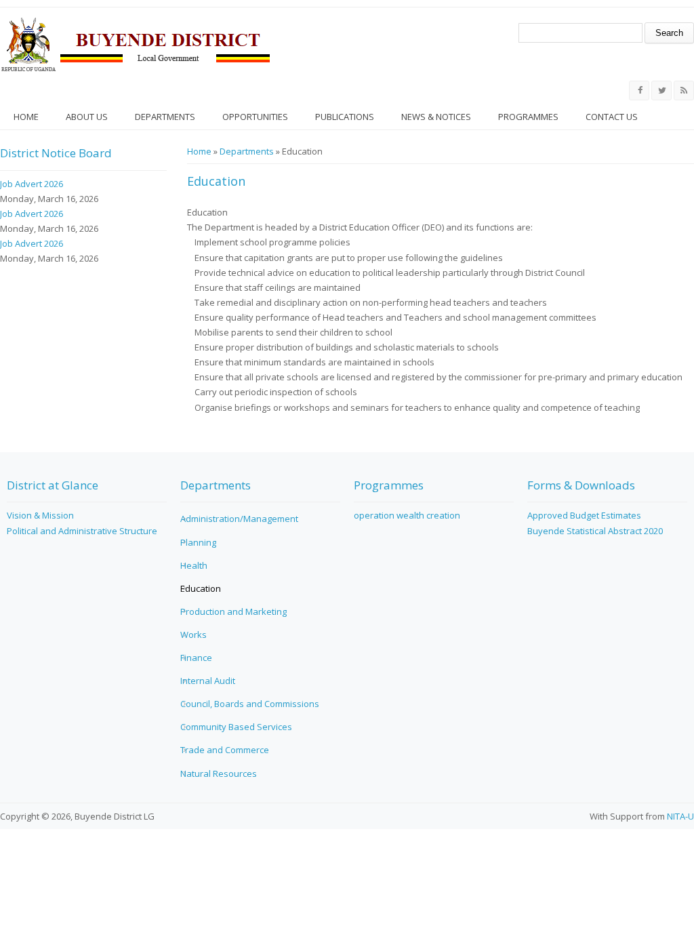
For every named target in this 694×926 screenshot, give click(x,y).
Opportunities (255, 116)
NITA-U (680, 816)
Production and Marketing (233, 611)
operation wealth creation (407, 515)
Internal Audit (207, 681)
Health (193, 565)
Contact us (612, 116)
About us (87, 116)
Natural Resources (218, 773)
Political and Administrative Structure (82, 531)
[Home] (135, 44)
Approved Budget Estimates (584, 515)
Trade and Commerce (224, 750)
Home (26, 116)
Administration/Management (239, 518)
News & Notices (436, 116)
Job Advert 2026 (31, 184)
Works (193, 634)
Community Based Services (236, 727)
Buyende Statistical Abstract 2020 (595, 531)
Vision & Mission (40, 515)
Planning (198, 542)
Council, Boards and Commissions (249, 704)
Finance (196, 657)
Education (200, 588)
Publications (344, 116)
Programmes (528, 116)
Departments (165, 116)
